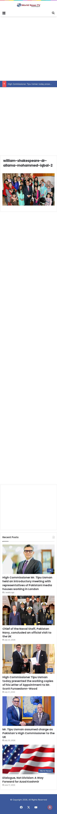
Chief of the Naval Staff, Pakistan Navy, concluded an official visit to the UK (26, 632)
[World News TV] (28, 5)
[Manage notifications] (49, 807)
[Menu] (3, 12)
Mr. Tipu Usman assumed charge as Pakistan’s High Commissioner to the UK (28, 733)
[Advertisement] (28, 48)
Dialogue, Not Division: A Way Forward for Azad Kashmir (22, 779)
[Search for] (53, 12)
